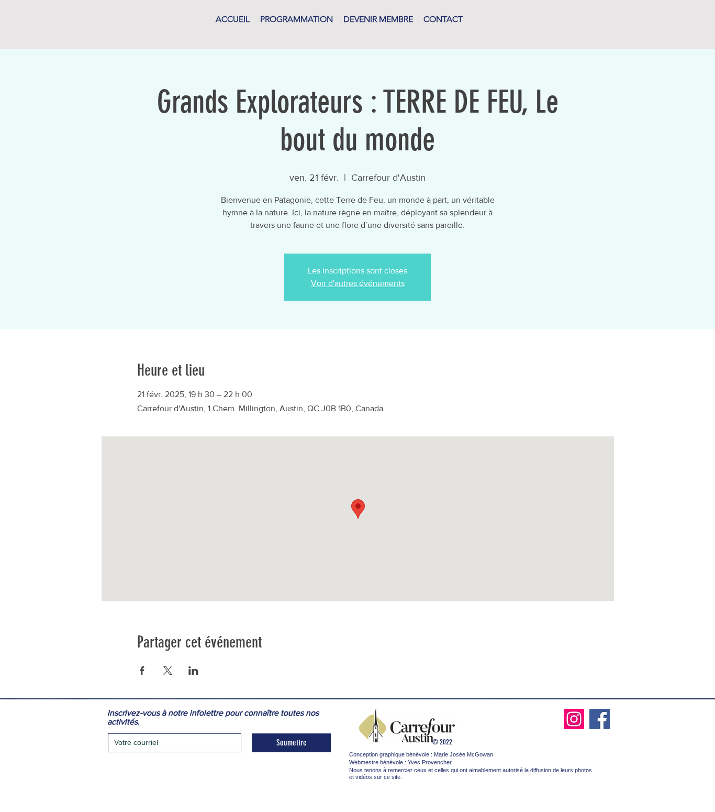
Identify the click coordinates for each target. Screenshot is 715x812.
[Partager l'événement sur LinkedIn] (193, 670)
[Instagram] (574, 719)
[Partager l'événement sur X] (168, 670)
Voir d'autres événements (358, 283)
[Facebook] (599, 719)
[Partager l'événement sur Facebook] (142, 670)
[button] (296, 19)
